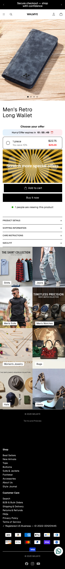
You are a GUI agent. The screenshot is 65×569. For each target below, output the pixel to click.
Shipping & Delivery (13, 506)
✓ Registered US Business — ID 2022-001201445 (29, 525)
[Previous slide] (3, 4)
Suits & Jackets (11, 470)
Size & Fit (7, 243)
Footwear (8, 474)
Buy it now (32, 197)
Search (6, 498)
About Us (7, 482)
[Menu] (4, 14)
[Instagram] (32, 564)
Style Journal (10, 486)
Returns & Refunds (13, 510)
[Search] (11, 14)
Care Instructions (13, 235)
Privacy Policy (10, 517)
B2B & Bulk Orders (13, 502)
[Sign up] (58, 436)
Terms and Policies (32, 421)
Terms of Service (12, 521)
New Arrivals (9, 459)
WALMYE (36, 414)
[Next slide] (61, 4)
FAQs (5, 514)
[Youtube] (38, 564)
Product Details (11, 220)
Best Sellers (9, 455)
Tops (5, 462)
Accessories (9, 478)
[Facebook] (27, 564)
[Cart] (61, 14)
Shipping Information (14, 228)
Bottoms (7, 466)
